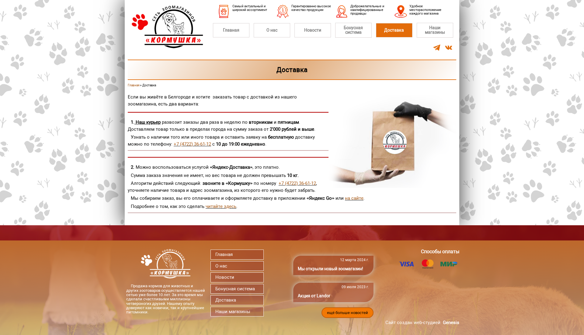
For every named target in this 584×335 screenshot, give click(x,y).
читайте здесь (221, 206)
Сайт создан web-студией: (422, 322)
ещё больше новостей (347, 312)
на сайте (354, 198)
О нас (271, 30)
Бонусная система (353, 30)
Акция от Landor (314, 295)
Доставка (394, 30)
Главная (231, 30)
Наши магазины (435, 30)
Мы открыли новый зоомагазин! (330, 268)
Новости (312, 30)
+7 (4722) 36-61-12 (192, 144)
